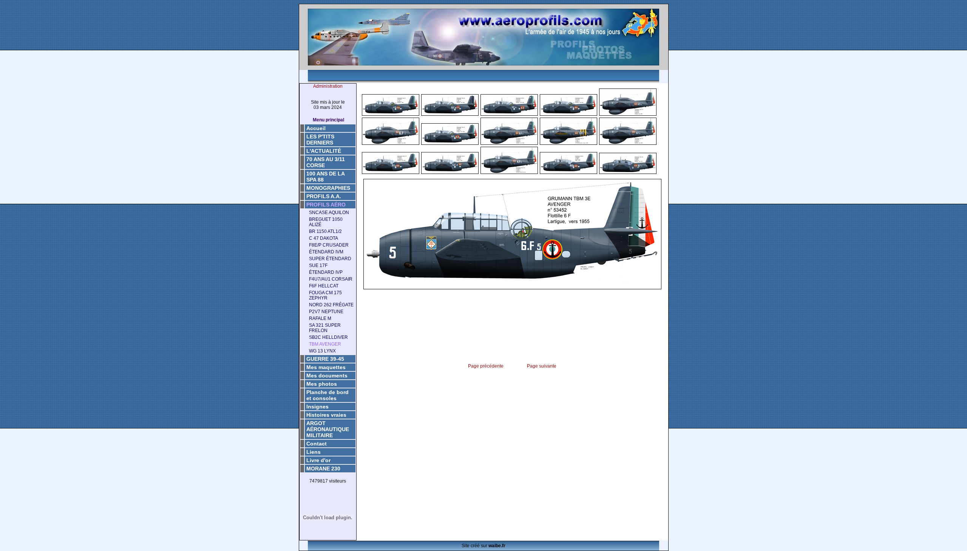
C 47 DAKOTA (323, 238)
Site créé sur (483, 545)
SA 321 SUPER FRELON (325, 328)
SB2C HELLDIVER (328, 337)
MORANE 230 (323, 469)
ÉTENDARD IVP (326, 272)
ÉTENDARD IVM (326, 252)
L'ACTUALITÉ (323, 151)
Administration (328, 86)
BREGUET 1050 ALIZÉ (326, 222)
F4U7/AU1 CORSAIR (330, 279)
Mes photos (321, 384)
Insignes (317, 407)
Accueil (316, 128)
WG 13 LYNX (322, 351)
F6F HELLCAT (323, 286)
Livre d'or (318, 460)
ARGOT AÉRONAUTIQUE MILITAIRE (327, 429)
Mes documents (327, 376)
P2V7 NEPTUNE (326, 311)
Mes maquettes (326, 367)
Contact (316, 444)
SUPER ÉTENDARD (330, 258)
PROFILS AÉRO (326, 205)
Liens (313, 452)
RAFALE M (320, 318)
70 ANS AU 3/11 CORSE (325, 162)
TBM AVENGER (325, 344)
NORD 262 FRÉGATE (331, 304)
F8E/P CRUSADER (329, 245)
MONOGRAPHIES (328, 188)
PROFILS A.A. (323, 196)
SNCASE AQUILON (329, 212)
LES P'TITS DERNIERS (320, 139)
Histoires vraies (326, 415)
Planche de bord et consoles (327, 395)
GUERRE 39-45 (325, 359)
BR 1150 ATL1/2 (325, 231)
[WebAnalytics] (328, 493)
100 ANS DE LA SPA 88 (325, 177)
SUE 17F (318, 265)
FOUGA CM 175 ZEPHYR (325, 295)
